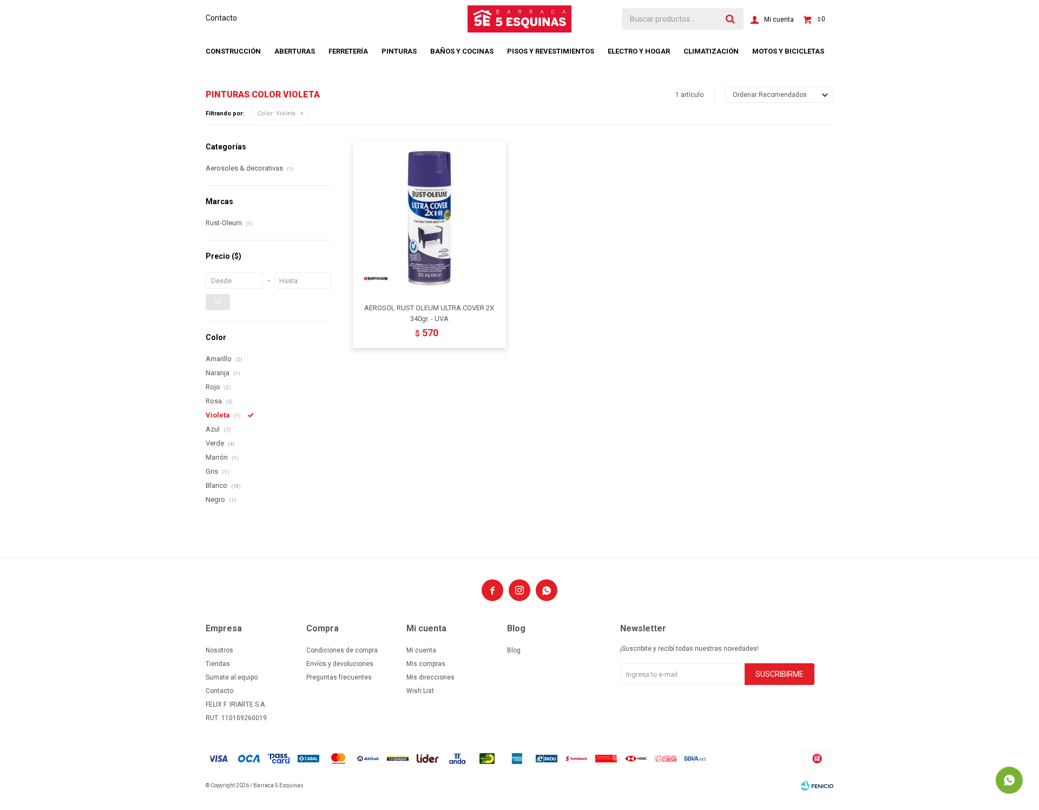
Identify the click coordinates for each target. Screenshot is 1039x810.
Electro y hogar (639, 51)
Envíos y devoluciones (339, 664)
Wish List (420, 691)
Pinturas (399, 51)
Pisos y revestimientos (550, 51)
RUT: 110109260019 (236, 718)
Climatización (711, 51)
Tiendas (218, 664)
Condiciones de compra (342, 650)
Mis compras (425, 664)
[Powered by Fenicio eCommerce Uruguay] (817, 786)
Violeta (276, 113)
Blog (514, 650)
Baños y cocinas (462, 51)
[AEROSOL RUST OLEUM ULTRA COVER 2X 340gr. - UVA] (429, 218)
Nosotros (219, 650)
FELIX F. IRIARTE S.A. (236, 704)
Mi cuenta (421, 650)
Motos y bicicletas (788, 51)
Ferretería (348, 51)
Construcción (233, 51)
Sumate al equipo (232, 677)
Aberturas (294, 51)
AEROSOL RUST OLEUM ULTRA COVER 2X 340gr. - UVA (429, 313)
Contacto (221, 18)
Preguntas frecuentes (339, 677)
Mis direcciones (430, 677)
